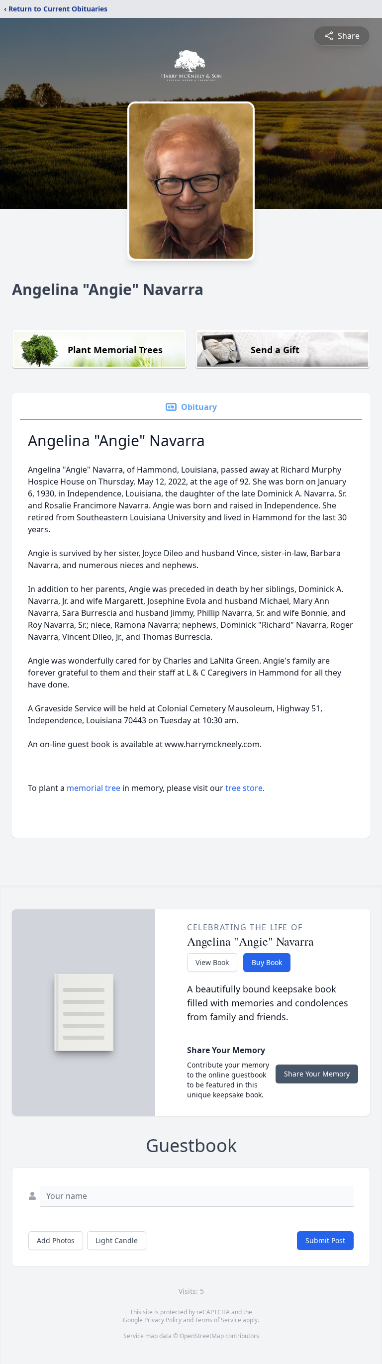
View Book (212, 962)
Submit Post (325, 1240)
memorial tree (93, 787)
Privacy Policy (163, 1320)
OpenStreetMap (202, 1336)
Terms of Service (218, 1320)
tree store (244, 787)
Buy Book (267, 962)
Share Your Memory (317, 1073)
